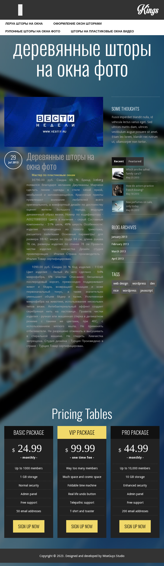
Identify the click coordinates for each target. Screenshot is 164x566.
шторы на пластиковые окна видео (102, 31)
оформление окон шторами (77, 23)
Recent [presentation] (119, 161)
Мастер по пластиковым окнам (53, 175)
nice (116, 290)
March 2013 (119, 251)
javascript (147, 290)
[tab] (119, 161)
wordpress (139, 283)
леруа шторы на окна (24, 23)
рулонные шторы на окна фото (32, 31)
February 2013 (120, 244)
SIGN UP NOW (28, 526)
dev (152, 283)
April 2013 (118, 258)
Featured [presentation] (135, 161)
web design (120, 283)
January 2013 (119, 236)
